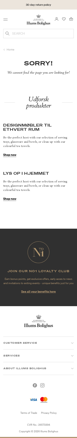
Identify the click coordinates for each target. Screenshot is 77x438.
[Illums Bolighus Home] (38, 19)
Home (11, 49)
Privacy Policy (49, 413)
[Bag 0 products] (71, 19)
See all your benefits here (38, 291)
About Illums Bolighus (25, 368)
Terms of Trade (28, 413)
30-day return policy (38, 5)
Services (11, 355)
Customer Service (20, 343)
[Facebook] (35, 385)
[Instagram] (42, 385)
